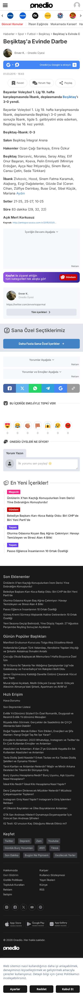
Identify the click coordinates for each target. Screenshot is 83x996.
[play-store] (36, 924)
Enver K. (30, 52)
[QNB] (53, 15)
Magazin (14, 491)
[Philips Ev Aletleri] (15, 15)
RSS (41, 889)
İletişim (7, 894)
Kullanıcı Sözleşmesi (52, 875)
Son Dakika (11, 855)
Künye (43, 884)
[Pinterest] (40, 907)
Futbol (31, 34)
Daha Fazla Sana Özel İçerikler (39, 343)
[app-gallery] (59, 924)
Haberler (9, 34)
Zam (39, 841)
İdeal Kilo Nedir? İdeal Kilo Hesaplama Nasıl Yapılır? (34, 784)
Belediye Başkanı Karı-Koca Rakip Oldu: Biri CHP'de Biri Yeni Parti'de (42, 518)
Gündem (14, 509)
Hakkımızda (10, 870)
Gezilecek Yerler (65, 855)
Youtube (53, 841)
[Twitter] (23, 907)
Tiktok (54, 848)
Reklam (7, 889)
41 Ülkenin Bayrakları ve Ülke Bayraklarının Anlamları (35, 808)
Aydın (20, 193)
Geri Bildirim (10, 875)
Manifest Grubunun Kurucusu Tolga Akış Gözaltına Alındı (38, 642)
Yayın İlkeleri (47, 879)
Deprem (25, 841)
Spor (21, 34)
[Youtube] (32, 907)
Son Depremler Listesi (16, 707)
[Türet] (65, 15)
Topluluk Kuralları (13, 884)
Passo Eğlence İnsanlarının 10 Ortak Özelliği (37, 551)
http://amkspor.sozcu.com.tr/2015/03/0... (34, 222)
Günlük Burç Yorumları (19, 848)
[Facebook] (15, 907)
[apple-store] (14, 924)
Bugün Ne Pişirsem (37, 855)
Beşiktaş (44, 34)
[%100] (40, 15)
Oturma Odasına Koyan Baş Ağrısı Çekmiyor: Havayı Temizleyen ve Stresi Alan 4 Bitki (43, 535)
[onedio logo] (39, 948)
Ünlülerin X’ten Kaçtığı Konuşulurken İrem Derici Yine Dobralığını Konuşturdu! (41, 500)
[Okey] (28, 15)
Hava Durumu (11, 700)
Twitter (9, 841)
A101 (42, 848)
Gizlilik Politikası (12, 879)
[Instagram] (6, 907)
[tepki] (7, 425)
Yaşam (13, 527)
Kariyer (43, 870)
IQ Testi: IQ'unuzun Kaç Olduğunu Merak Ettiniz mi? (35, 823)
